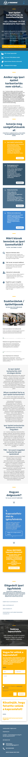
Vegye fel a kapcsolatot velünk (14, 533)
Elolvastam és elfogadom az (12, 687)
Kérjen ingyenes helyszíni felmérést (14, 46)
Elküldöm (21, 694)
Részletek (20, 158)
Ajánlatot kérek (14, 568)
